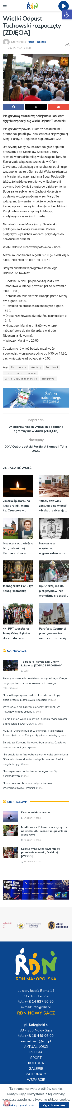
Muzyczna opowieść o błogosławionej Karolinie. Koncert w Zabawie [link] (18, 548)
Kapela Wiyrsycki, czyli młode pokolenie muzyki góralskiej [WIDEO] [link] (40, 852)
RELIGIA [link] (36, 1052)
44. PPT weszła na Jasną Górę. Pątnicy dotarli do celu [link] (16, 633)
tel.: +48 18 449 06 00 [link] (36, 1035)
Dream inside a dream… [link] (36, 812)
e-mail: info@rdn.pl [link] (36, 1007)
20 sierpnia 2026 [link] (32, 840)
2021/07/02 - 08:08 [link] (19, 48)
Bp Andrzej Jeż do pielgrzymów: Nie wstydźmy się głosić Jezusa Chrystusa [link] (53, 591)
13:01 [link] (26, 764)
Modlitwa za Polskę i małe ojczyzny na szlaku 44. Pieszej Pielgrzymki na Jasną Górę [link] (44, 830)
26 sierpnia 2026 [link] (32, 861)
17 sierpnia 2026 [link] (32, 818)
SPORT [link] (36, 1057)
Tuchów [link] (31, 373)
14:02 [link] (15, 688)
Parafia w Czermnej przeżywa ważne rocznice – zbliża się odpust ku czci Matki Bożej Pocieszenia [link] (53, 634)
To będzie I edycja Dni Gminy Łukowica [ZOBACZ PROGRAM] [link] (41, 663)
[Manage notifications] (7, 1103)
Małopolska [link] (18, 367)
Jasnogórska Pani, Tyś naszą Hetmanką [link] (18, 588)
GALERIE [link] (36, 1068)
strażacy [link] (36, 367)
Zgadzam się (54, 1105)
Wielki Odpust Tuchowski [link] (21, 378)
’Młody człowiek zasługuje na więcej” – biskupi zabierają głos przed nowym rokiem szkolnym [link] (53, 506)
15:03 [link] (26, 671)
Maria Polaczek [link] (37, 42)
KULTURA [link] (36, 1063)
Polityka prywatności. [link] (19, 1105)
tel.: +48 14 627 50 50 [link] (36, 1001)
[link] (67, 14)
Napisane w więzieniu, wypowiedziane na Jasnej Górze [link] (52, 548)
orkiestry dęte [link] (13, 373)
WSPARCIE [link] (36, 1079)
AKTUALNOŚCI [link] (36, 1046)
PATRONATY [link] (36, 1074)
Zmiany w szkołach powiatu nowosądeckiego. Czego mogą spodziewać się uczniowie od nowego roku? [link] (35, 683)
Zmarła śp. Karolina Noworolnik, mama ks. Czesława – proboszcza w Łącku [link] (17, 506)
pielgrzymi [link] (48, 378)
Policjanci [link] (52, 367)
